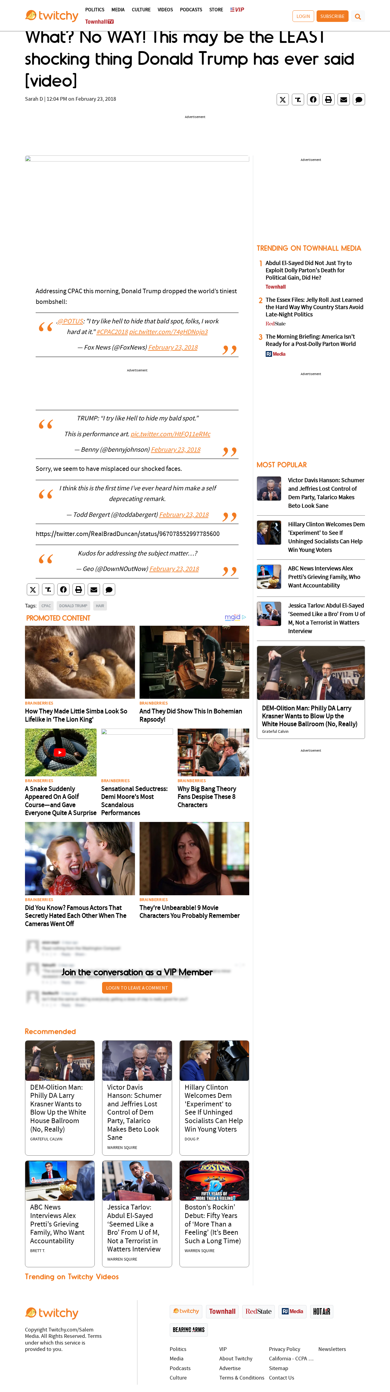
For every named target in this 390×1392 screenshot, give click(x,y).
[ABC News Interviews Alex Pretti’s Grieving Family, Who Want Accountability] (59, 1180)
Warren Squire (122, 1148)
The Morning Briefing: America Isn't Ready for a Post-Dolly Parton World (311, 340)
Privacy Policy (284, 1349)
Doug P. (192, 1139)
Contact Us (281, 1378)
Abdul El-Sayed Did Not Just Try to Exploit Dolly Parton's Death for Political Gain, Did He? (309, 270)
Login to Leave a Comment (137, 988)
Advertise (230, 1369)
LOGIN (303, 16)
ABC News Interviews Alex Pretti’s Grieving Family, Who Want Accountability (57, 1224)
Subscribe (333, 16)
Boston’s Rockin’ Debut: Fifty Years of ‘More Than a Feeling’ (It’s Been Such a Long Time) (213, 1224)
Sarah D (34, 99)
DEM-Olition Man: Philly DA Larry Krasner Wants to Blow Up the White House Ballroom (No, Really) (310, 716)
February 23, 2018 (172, 347)
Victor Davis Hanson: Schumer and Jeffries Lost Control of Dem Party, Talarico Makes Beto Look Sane (134, 1113)
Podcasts (191, 10)
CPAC (46, 605)
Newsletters (332, 1349)
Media (118, 10)
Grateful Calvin (46, 1139)
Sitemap (278, 1369)
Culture (141, 10)
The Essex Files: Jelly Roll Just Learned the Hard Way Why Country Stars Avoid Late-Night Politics (314, 307)
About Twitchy (235, 1359)
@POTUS (70, 321)
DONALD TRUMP (73, 605)
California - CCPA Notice (292, 1359)
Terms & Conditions (241, 1378)
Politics (94, 10)
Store (216, 10)
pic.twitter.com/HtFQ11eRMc (170, 434)
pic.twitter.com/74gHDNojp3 (168, 332)
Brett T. (37, 1251)
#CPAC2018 (112, 332)
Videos (165, 10)
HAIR (100, 605)
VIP (223, 1349)
